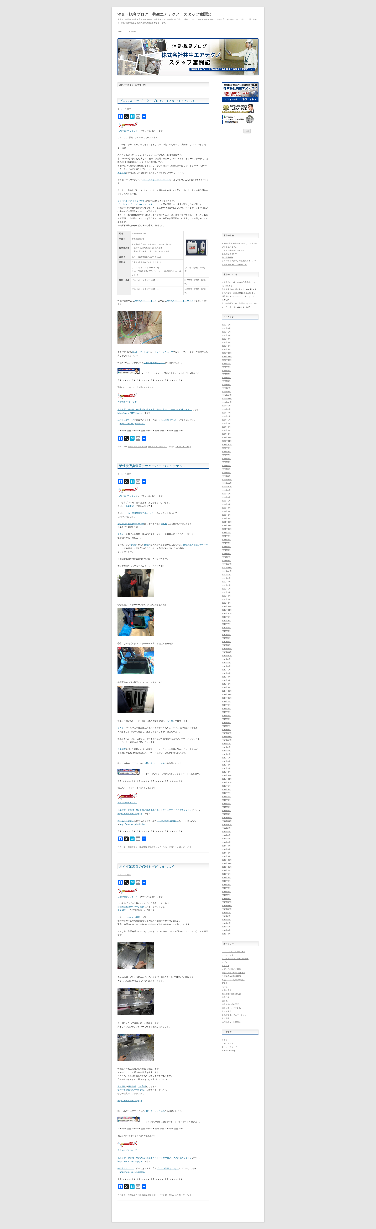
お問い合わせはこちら (154, 362)
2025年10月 (227, 360)
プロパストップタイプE (145, 300)
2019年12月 (227, 606)
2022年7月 (226, 497)
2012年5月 (226, 926)
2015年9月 (226, 786)
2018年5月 (226, 673)
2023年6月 (226, 458)
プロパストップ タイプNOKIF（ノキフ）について (157, 100)
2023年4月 (226, 465)
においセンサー (228, 955)
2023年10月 (227, 444)
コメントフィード (229, 1047)
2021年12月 (227, 522)
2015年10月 (227, 782)
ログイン (225, 1039)
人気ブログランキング (127, 131)
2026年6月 (226, 331)
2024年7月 (226, 412)
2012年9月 (226, 912)
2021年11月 (227, 525)
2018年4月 (226, 676)
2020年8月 (226, 578)
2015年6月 (226, 796)
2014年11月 (227, 821)
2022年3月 (226, 511)
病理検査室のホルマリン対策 (131, 906)
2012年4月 (226, 930)
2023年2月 (226, 472)
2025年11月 (227, 356)
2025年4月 (226, 381)
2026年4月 (226, 339)
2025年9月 (226, 363)
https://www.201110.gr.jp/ (130, 413)
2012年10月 (227, 909)
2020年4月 (226, 592)
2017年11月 (227, 694)
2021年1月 (226, 560)
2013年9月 (226, 870)
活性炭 (164, 523)
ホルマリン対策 (133, 917)
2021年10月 (227, 529)
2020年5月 (226, 588)
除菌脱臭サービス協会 (231, 1022)
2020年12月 (227, 564)
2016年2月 (226, 768)
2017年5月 (226, 715)
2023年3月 (226, 469)
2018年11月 (227, 652)
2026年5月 (226, 335)
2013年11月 (227, 863)
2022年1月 (226, 518)
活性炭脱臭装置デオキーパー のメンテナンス (152, 465)
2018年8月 (226, 662)
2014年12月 (227, 817)
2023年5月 (226, 462)
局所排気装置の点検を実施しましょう (147, 866)
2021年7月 (226, 539)
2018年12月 (227, 648)
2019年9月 (226, 617)
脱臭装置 (122, 749)
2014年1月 (226, 856)
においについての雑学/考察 (233, 951)
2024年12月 (227, 395)
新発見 (225, 983)
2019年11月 (227, 610)
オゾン (225, 962)
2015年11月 (227, 779)
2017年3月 (226, 722)
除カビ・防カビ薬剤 (141, 352)
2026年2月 (226, 346)
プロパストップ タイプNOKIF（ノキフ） (137, 204)
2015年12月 (227, 775)
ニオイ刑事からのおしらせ (233, 250)
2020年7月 (226, 581)
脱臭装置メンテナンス (157, 446)
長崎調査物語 (227, 257)
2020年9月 (226, 574)
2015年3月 (226, 807)
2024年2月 (226, 430)
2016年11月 (227, 736)
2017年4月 (226, 719)
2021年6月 (226, 543)
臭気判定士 (131, 506)
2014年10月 (227, 824)
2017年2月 (226, 726)
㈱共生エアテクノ (126, 420)
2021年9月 (226, 532)
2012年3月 (226, 933)
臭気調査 (122, 1086)
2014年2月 (226, 852)
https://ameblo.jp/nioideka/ (132, 423)
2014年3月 (226, 849)
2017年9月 (226, 701)
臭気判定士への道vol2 (231, 289)
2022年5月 (226, 504)
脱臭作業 (132, 1086)
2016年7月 (226, 750)
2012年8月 (226, 916)
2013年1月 (226, 898)
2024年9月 (226, 405)
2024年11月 (227, 398)
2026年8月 (226, 324)
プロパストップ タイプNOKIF (156, 179)
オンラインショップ (164, 352)
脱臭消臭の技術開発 (230, 1004)
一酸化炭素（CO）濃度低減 (233, 972)
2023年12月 (227, 437)
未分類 (225, 986)
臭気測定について (229, 254)
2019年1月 (226, 645)
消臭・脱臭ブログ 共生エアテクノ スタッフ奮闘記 (164, 14)
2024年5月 (226, 419)
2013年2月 (226, 895)
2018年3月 (226, 680)
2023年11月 (227, 441)
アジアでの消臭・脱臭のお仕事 (235, 958)
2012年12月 (227, 902)
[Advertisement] (240, 183)
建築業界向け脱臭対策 (231, 976)
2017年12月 (227, 691)
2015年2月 (226, 810)
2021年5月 (226, 546)
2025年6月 (226, 374)
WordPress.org (228, 1050)
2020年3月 (226, 595)
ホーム (120, 31)
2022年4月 (226, 507)
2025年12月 (227, 353)
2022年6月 (226, 500)
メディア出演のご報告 (231, 969)
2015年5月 (226, 800)
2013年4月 (226, 888)
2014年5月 (226, 842)
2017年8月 (226, 705)
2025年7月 (226, 370)
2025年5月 (226, 377)
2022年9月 (226, 490)
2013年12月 (227, 859)
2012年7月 (226, 919)
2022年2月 (226, 515)
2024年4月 (226, 423)
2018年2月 (226, 683)
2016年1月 (226, 771)
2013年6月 (226, 881)
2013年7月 (226, 877)
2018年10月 (227, 655)
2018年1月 (226, 687)
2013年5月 (226, 884)
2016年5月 (226, 757)
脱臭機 (225, 1000)
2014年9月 (226, 828)
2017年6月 (226, 712)
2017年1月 (226, 729)
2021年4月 (226, 550)
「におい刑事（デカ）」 (168, 420)
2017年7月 (226, 708)
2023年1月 (226, 476)
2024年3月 (226, 427)
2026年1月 (226, 349)
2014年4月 (226, 845)
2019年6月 (226, 627)
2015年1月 (226, 814)
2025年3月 (226, 384)
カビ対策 (122, 172)
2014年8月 (226, 831)
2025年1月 (226, 391)
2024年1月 (226, 434)
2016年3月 (226, 764)
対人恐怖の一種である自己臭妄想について (240, 282)
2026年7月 (226, 328)
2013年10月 (227, 867)
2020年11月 (227, 567)
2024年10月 (227, 402)
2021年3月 (226, 553)
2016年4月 (226, 761)
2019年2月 (226, 641)
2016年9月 (226, 743)
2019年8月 (226, 620)
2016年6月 (226, 754)
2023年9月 (226, 448)
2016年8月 (226, 747)
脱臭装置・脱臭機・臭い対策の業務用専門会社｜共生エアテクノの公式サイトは (155, 409)
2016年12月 (227, 733)
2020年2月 (226, 599)
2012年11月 (227, 905)
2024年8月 (226, 409)
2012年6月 (226, 923)
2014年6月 (226, 838)
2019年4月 (226, 634)
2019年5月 (226, 631)
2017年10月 (227, 698)
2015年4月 (226, 803)
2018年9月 (226, 659)
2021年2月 (226, 557)
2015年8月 (226, 789)
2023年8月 (226, 451)
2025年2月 (226, 388)
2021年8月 (226, 536)
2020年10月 (227, 571)
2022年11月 (227, 483)
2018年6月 (226, 669)
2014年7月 (226, 835)
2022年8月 (226, 493)
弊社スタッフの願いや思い (233, 979)
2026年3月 (226, 342)
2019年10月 (227, 613)
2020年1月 (226, 603)
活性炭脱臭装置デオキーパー (141, 513)
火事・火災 (226, 990)
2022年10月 (227, 486)
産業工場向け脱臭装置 (137, 446)
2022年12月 (227, 479)
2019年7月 (226, 624)
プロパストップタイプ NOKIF (179, 300)
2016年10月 (227, 740)
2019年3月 (226, 638)
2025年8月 (226, 367)
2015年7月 (226, 793)
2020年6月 (226, 585)
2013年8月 (226, 874)
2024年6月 (226, 416)
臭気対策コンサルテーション (234, 1015)
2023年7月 (226, 455)
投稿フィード (227, 1043)
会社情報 (132, 31)
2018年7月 (226, 666)
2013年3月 (226, 891)
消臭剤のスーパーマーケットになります (239, 296)
